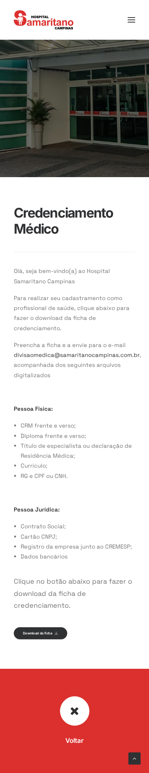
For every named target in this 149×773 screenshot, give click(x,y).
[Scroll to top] (134, 758)
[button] (131, 20)
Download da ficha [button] (37, 633)
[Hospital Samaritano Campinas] (43, 19)
